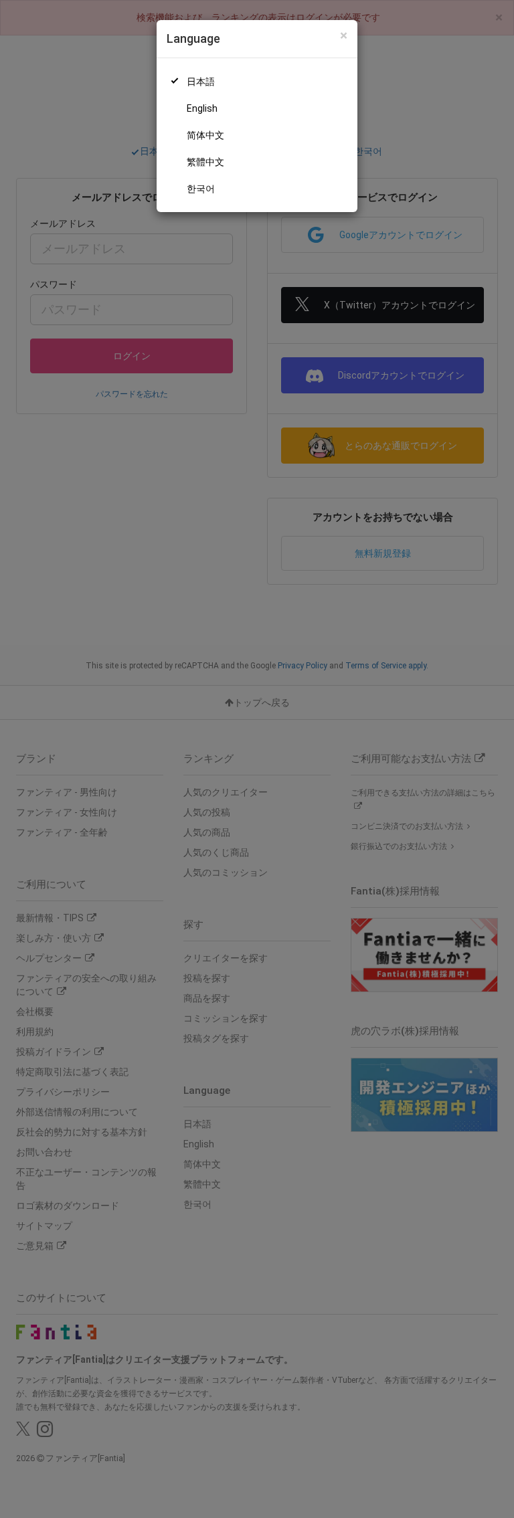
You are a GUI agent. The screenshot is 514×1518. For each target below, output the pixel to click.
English (202, 108)
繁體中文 (205, 162)
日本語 (201, 81)
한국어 (201, 188)
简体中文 (205, 135)
